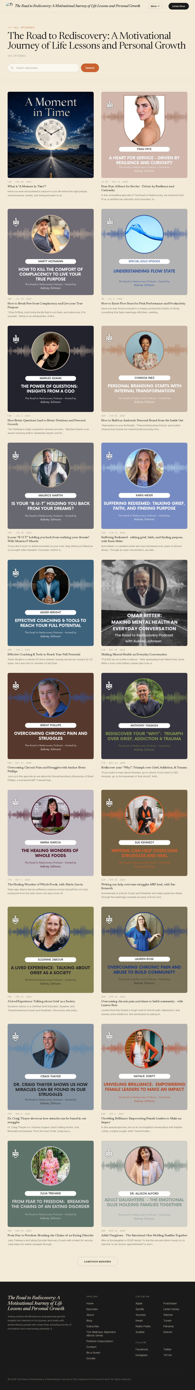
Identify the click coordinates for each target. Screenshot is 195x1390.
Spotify (140, 1309)
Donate (90, 1358)
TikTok (167, 1355)
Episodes (92, 1309)
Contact (91, 1347)
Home (90, 1303)
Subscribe (92, 1326)
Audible (140, 1332)
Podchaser (170, 1303)
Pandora (168, 1326)
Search (90, 68)
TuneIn (167, 1320)
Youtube (141, 1315)
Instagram (142, 1355)
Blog (89, 1320)
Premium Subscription (99, 1341)
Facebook (142, 1349)
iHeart (139, 1320)
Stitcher (168, 1315)
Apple (139, 1303)
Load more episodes (97, 1261)
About (90, 1315)
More (154, 6)
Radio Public (143, 1326)
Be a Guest (93, 1352)
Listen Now (178, 6)
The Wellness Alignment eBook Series (101, 1333)
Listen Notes (171, 1309)
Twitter (167, 1349)
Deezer (167, 1332)
